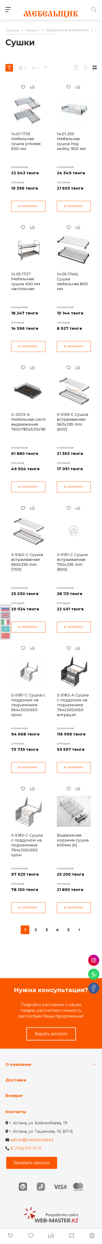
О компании (18, 1064)
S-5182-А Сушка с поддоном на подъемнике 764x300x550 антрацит (73, 705)
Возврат (14, 1095)
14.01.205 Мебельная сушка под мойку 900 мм (71, 141)
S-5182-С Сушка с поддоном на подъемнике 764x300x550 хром (27, 845)
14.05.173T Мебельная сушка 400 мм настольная (25, 281)
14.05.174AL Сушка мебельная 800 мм (72, 281)
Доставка (15, 1080)
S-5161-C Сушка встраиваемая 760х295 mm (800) (72, 562)
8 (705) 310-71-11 (25, 1148)
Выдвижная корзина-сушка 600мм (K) (73, 840)
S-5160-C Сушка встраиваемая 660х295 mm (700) (27, 562)
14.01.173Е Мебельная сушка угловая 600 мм (26, 141)
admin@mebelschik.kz (31, 1139)
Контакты (15, 1111)
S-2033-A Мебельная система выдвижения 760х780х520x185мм (31, 422)
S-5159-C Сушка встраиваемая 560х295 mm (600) (72, 422)
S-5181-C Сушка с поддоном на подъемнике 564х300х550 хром (28, 705)
